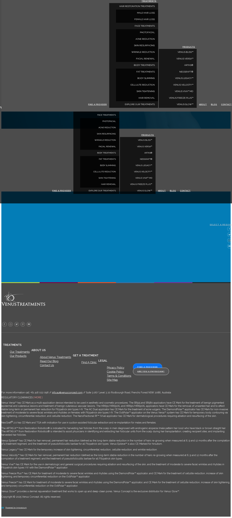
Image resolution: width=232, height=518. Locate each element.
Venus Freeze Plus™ (141, 184)
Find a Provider (61, 191)
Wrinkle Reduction (105, 140)
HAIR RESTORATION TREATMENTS (137, 6)
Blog (173, 191)
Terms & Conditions (119, 375)
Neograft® (146, 159)
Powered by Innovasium (16, 508)
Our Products (18, 356)
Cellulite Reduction (104, 171)
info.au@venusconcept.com (67, 392)
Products (147, 135)
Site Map (112, 379)
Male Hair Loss (146, 13)
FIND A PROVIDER (147, 367)
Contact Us (47, 365)
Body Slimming (108, 165)
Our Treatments (20, 351)
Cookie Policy (115, 371)
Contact (185, 191)
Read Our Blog (49, 361)
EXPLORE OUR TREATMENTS (102, 190)
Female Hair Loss (144, 19)
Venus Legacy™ (144, 165)
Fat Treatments (107, 159)
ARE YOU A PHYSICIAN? (151, 371)
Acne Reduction (107, 127)
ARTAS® (148, 153)
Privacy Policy (115, 367)
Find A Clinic (89, 362)
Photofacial (109, 121)
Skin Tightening (107, 178)
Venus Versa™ (144, 146)
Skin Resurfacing (106, 134)
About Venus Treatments (55, 357)
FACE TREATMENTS (106, 115)
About (162, 191)
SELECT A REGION (221, 225)
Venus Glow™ (144, 190)
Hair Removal (108, 184)
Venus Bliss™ (145, 140)
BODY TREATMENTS (106, 153)
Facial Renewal (107, 146)
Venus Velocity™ (143, 171)
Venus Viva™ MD (143, 178)
